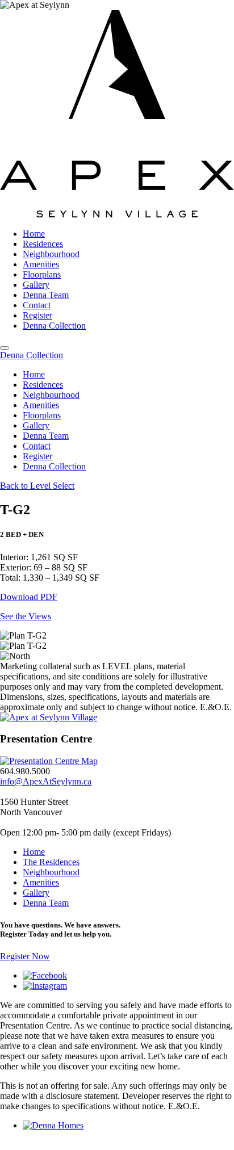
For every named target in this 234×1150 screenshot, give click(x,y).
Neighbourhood (51, 254)
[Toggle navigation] (4, 348)
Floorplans (42, 274)
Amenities (41, 264)
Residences (43, 244)
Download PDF (28, 597)
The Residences (51, 862)
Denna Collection (54, 325)
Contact (37, 305)
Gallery (36, 284)
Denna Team (46, 295)
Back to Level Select (37, 485)
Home (34, 233)
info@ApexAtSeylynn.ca (45, 781)
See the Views (25, 616)
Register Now (25, 956)
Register (37, 315)
